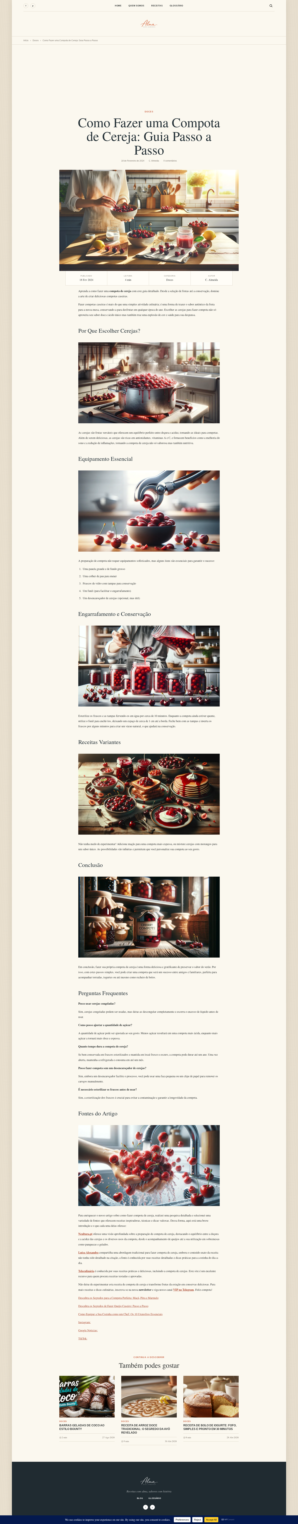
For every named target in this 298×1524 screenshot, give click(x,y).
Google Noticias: (88, 1330)
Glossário (176, 5)
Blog (140, 1498)
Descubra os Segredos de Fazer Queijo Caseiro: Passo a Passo (113, 1306)
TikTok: (82, 1338)
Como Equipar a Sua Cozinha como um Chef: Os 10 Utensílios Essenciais (120, 1314)
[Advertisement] (149, 70)
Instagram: (84, 1322)
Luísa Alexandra (88, 1252)
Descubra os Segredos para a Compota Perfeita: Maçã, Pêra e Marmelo (118, 1298)
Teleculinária (86, 1271)
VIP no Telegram (183, 1289)
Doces (36, 40)
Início (25, 40)
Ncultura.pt (85, 1234)
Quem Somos (136, 5)
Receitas (157, 5)
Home (118, 5)
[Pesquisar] (271, 5)
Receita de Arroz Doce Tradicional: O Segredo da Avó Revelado (145, 1429)
